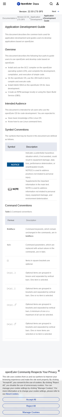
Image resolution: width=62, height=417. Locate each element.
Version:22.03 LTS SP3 (23, 18)
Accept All (31, 399)
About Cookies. (12, 394)
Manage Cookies (31, 412)
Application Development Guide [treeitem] (50, 18)
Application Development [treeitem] (36, 18)
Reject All (31, 406)
